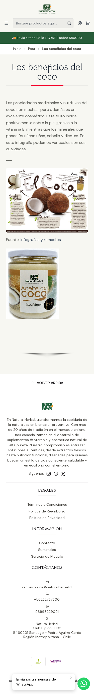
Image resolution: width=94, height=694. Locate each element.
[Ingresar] (79, 23)
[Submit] (69, 23)
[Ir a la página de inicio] (47, 9)
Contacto (47, 543)
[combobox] (43, 23)
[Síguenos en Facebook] (55, 473)
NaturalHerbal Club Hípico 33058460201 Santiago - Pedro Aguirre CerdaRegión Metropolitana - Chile (47, 630)
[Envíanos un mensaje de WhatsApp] (83, 684)
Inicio (17, 49)
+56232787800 (47, 599)
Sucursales (47, 549)
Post (31, 49)
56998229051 (47, 611)
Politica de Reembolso (47, 511)
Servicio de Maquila (47, 556)
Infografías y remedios (41, 239)
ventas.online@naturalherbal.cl (47, 587)
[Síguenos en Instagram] (48, 473)
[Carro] (87, 23)
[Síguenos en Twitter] (63, 473)
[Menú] (6, 23)
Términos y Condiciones (47, 504)
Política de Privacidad (47, 517)
